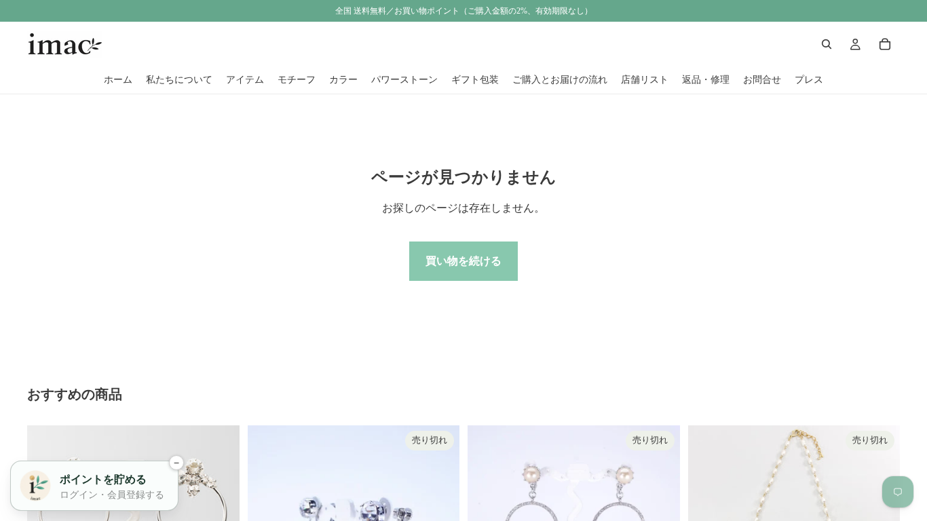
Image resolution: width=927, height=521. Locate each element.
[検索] (826, 44)
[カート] (885, 44)
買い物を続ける (463, 261)
